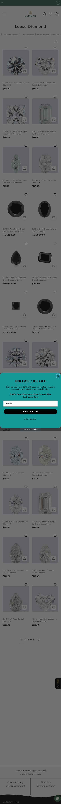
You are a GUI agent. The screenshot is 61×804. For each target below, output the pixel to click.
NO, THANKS (30, 419)
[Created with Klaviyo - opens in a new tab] (30, 429)
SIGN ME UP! (30, 412)
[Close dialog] (58, 376)
